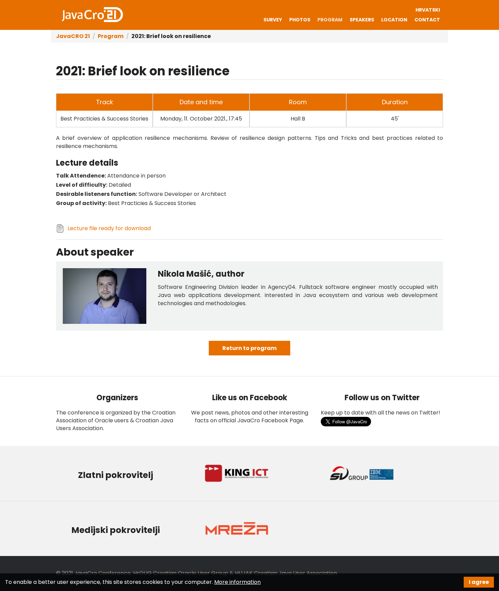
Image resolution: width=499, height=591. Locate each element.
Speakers (362, 19)
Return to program (249, 348)
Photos (299, 19)
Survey (272, 19)
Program (330, 19)
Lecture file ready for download (109, 228)
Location (394, 19)
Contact (427, 19)
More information (237, 582)
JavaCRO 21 (92, 14)
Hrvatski (427, 9)
